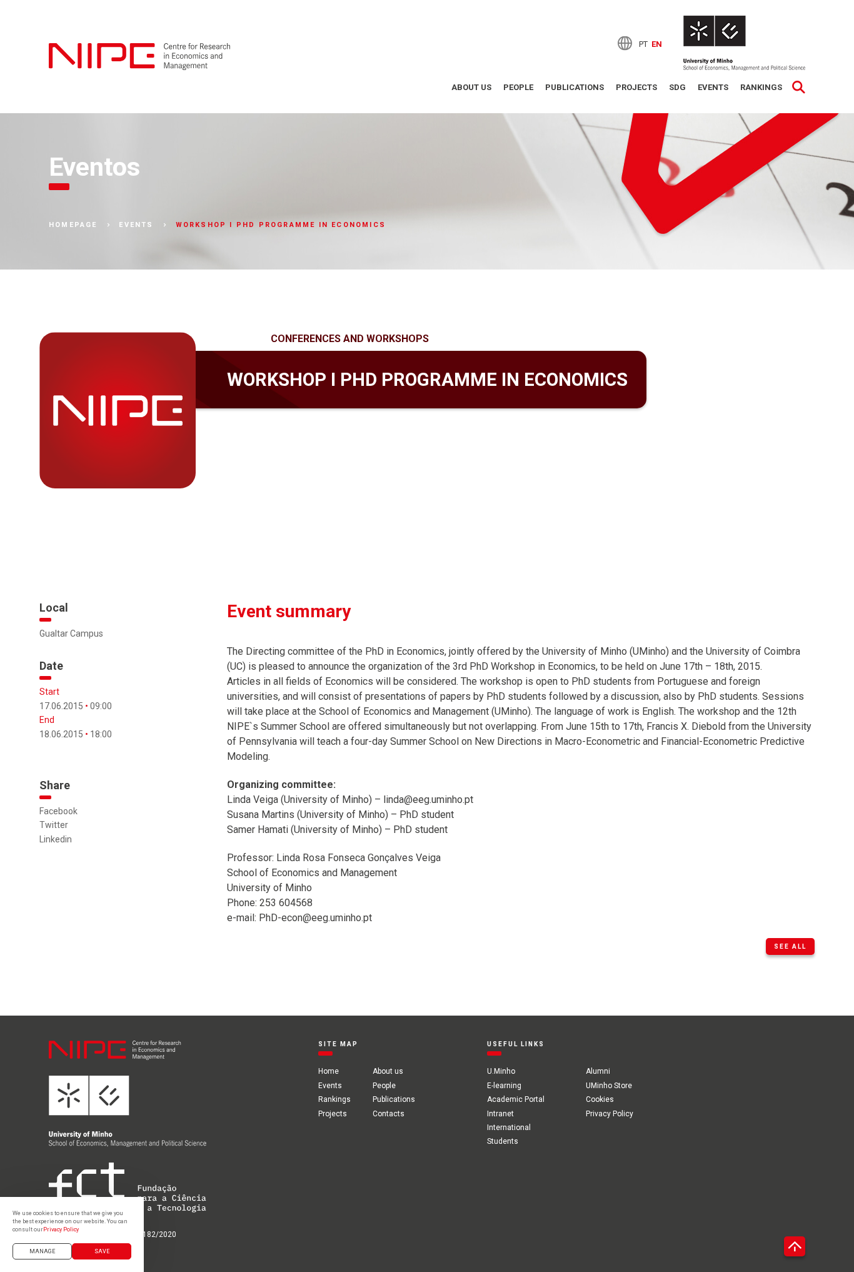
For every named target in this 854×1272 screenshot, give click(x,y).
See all (790, 946)
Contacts (388, 1113)
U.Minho (501, 1071)
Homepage (73, 225)
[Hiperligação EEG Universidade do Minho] (127, 1118)
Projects (636, 87)
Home (328, 1071)
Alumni (598, 1071)
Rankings (761, 87)
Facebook (58, 811)
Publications (574, 87)
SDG (677, 87)
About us (471, 87)
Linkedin (55, 839)
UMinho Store (609, 1085)
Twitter (53, 825)
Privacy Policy (609, 1113)
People (518, 87)
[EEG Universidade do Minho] (744, 43)
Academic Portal (516, 1099)
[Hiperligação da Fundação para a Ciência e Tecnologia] (127, 1195)
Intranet (500, 1113)
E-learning (504, 1085)
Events (713, 87)
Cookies (600, 1099)
